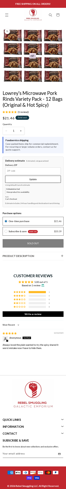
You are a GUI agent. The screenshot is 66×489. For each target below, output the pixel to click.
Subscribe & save (23, 231)
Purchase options (12, 213)
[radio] (6, 221)
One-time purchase (19, 221)
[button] (6, 15)
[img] (10, 333)
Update (33, 179)
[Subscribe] (59, 454)
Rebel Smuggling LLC (27, 486)
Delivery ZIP (11, 165)
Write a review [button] (33, 314)
